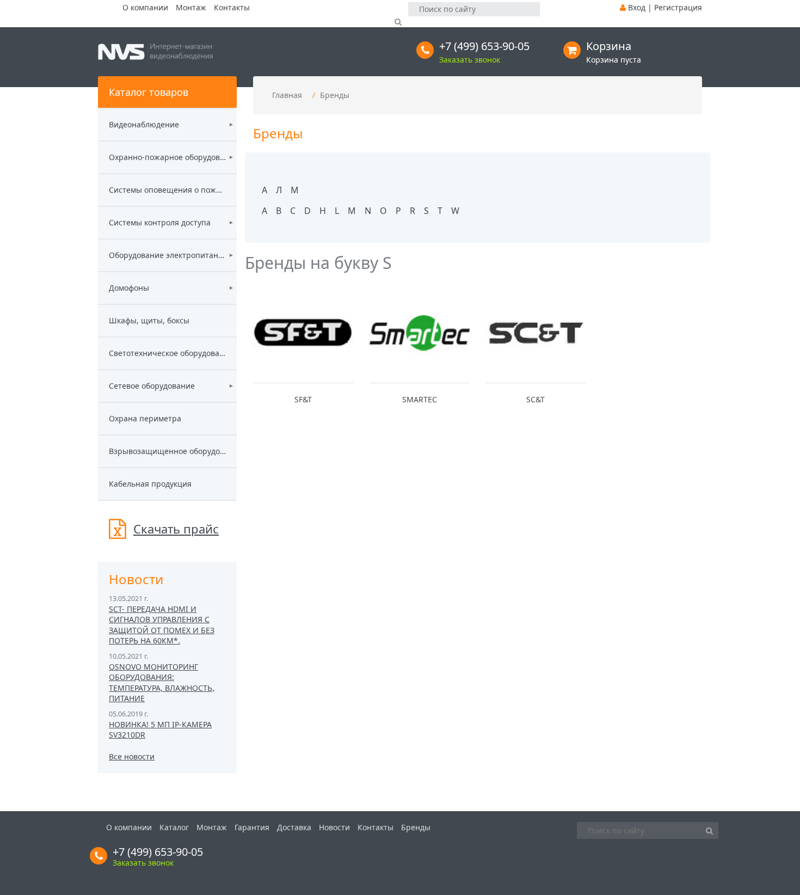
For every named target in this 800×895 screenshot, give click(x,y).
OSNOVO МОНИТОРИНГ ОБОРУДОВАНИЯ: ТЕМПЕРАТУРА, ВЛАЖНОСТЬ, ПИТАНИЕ (161, 682)
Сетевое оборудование (152, 386)
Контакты (232, 7)
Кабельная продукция (150, 484)
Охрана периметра (145, 418)
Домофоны (129, 288)
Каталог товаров (148, 92)
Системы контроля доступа (160, 222)
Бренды (334, 95)
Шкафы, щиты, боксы (149, 320)
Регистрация (678, 7)
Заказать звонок (469, 59)
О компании (145, 7)
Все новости (132, 756)
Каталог (174, 827)
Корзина (608, 46)
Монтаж (191, 7)
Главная (287, 95)
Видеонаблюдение (144, 124)
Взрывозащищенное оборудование (167, 451)
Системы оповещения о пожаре (167, 190)
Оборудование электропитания (167, 255)
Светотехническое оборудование (167, 353)
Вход (636, 7)
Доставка (294, 827)
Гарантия (252, 827)
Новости (334, 827)
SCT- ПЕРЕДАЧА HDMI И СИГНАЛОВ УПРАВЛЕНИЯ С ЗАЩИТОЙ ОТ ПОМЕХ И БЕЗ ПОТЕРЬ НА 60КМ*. (161, 625)
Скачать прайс (176, 528)
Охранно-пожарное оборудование (167, 157)
